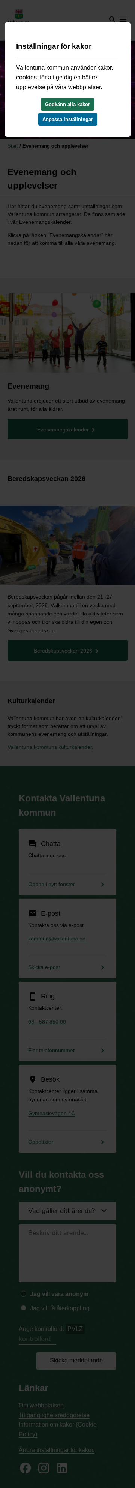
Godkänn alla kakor (67, 104)
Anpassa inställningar (67, 119)
